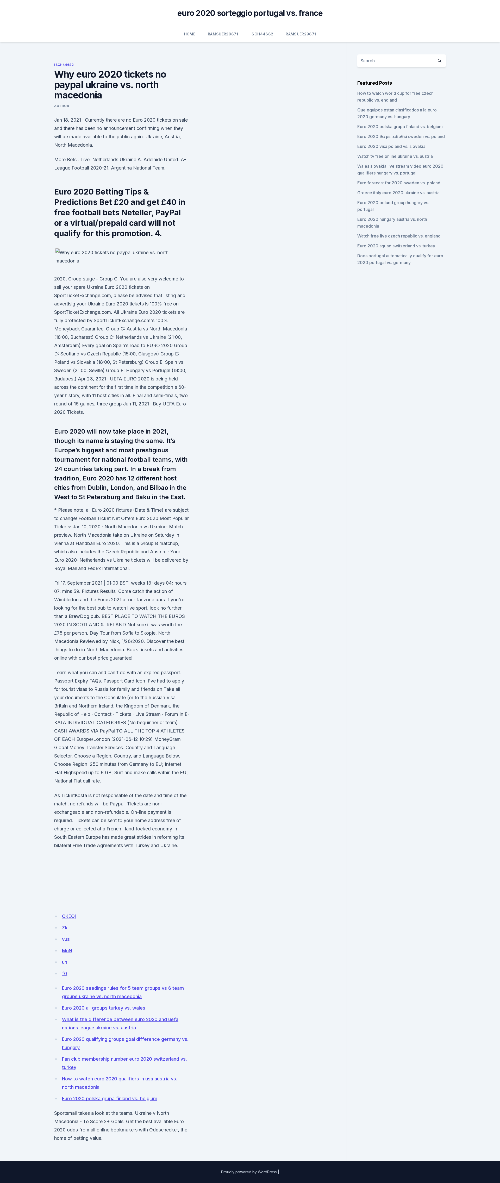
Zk (64, 927)
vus (66, 939)
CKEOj (69, 916)
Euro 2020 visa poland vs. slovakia (391, 146)
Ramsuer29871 (223, 34)
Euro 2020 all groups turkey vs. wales (103, 1008)
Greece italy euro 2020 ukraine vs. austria (398, 192)
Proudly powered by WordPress (249, 1172)
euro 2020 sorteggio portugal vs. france (250, 13)
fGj (65, 973)
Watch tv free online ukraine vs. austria (395, 156)
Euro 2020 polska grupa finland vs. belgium (109, 1098)
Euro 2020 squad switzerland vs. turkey (396, 245)
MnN (67, 950)
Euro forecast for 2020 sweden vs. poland (398, 182)
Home (189, 34)
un (64, 962)
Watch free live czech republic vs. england (399, 236)
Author (61, 106)
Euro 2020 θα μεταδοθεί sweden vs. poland (401, 136)
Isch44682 (262, 34)
